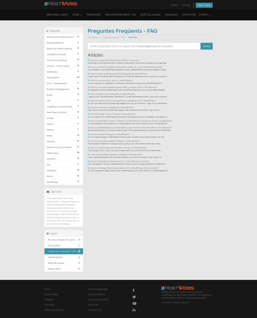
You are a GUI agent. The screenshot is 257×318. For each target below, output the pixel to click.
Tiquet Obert (54, 269)
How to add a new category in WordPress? (112, 94)
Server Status (96, 294)
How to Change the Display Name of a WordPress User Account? (124, 168)
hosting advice (66, 211)
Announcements (98, 299)
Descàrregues (54, 257)
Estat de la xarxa (150, 15)
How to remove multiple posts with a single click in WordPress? (123, 87)
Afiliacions (171, 15)
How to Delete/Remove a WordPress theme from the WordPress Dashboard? (131, 127)
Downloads (51, 294)
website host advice (63, 217)
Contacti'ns (189, 15)
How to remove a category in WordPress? (112, 107)
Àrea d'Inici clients (57, 15)
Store (76, 15)
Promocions (93, 15)
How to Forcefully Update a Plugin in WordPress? (116, 154)
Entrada (186, 5)
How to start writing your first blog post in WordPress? (119, 74)
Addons (49, 299)
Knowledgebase (98, 289)
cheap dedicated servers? (57, 198)
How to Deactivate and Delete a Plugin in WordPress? (118, 147)
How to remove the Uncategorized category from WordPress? (123, 100)
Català (173, 5)
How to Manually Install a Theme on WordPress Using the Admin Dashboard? (131, 121)
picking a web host (55, 208)
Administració (93, 37)
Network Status (53, 310)
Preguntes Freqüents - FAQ (120, 15)
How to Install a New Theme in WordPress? (113, 114)
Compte (204, 15)
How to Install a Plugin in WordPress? (110, 134)
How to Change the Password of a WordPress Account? (119, 161)
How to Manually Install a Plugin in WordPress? (115, 141)
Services (93, 304)
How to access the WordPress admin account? (115, 60)
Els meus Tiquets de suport (61, 239)
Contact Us (94, 310)
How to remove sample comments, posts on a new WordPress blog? (126, 67)
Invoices (49, 304)
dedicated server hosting (64, 205)
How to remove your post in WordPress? (111, 80)
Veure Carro (204, 5)
